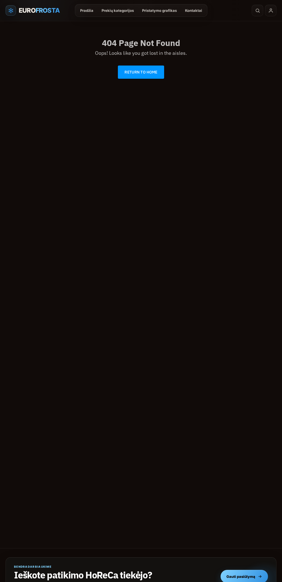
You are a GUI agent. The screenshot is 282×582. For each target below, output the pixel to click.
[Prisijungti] (270, 10)
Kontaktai (193, 10)
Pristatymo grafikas (159, 10)
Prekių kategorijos (118, 10)
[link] (141, 72)
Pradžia (86, 10)
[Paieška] (257, 10)
